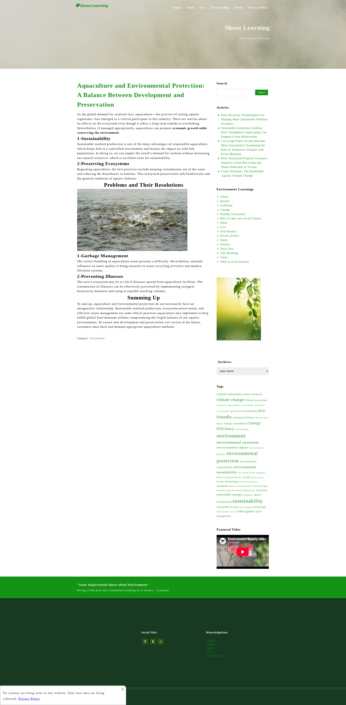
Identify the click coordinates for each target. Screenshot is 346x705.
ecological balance (244, 417)
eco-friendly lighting (227, 411)
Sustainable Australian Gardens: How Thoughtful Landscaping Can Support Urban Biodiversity (244, 132)
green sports (257, 477)
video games (245, 511)
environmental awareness (238, 442)
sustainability (247, 501)
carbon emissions (229, 394)
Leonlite (221, 490)
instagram (222, 485)
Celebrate (226, 205)
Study (190, 7)
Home (177, 7)
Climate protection (256, 400)
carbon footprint (252, 394)
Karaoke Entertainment (240, 486)
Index (224, 222)
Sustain (225, 244)
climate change (230, 399)
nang (228, 490)
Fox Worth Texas (246, 473)
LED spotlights (260, 486)
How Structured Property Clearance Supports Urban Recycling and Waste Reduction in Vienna (244, 162)
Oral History (228, 231)
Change (225, 209)
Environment (97, 338)
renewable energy (229, 494)
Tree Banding (220, 7)
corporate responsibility (229, 405)
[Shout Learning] (92, 7)
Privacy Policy (258, 7)
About (238, 7)
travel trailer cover (226, 512)
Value (224, 257)
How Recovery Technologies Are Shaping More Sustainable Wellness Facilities (244, 119)
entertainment (242, 429)
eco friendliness (248, 411)
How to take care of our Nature (240, 218)
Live (203, 7)
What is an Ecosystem (234, 261)
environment (231, 436)
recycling (261, 490)
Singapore (248, 495)
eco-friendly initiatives (253, 405)
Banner (225, 201)
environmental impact (232, 447)
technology (259, 506)
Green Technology (227, 481)
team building (245, 507)
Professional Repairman (243, 490)
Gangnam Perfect (233, 477)
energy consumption (236, 423)
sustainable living (227, 506)
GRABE (246, 477)
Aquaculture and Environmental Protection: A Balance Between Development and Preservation (141, 95)
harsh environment (248, 482)
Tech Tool (226, 248)
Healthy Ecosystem (232, 214)
